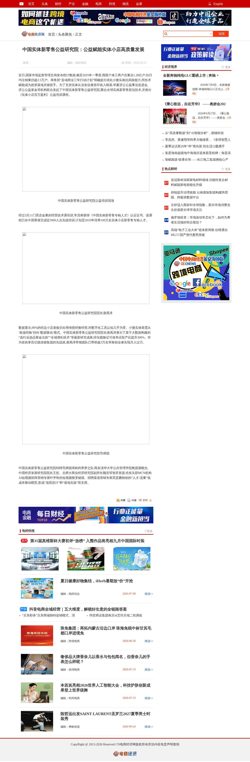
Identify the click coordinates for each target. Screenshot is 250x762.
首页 (31, 3)
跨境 (112, 3)
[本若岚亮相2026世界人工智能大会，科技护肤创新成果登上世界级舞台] (36, 702)
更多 (150, 531)
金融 (85, 3)
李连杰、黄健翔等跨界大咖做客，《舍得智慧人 (198, 139)
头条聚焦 (65, 34)
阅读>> (149, 593)
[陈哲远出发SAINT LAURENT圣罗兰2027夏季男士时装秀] (36, 730)
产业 (72, 3)
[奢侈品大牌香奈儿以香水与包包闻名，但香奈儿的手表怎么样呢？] (36, 673)
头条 (45, 3)
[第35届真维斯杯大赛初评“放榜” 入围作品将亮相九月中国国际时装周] (40, 569)
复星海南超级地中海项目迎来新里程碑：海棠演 (198, 153)
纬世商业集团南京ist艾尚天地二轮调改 (115, 615)
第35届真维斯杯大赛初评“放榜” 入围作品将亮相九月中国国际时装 (87, 541)
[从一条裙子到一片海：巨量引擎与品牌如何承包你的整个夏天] (131, 569)
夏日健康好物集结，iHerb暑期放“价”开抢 (97, 581)
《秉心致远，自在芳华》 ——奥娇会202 (194, 104)
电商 (99, 3)
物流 (125, 3)
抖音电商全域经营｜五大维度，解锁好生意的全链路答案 (78, 609)
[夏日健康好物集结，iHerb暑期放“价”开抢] (36, 597)
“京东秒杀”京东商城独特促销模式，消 (48, 615)
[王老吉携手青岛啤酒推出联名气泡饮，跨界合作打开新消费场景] (85, 569)
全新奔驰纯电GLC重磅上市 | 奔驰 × (191, 75)
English (218, 3)
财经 (58, 3)
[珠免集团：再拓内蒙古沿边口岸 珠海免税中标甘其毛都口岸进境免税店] (36, 645)
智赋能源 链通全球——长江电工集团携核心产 (196, 159)
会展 (139, 3)
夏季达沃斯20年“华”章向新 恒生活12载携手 (195, 146)
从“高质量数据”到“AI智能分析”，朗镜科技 (194, 133)
